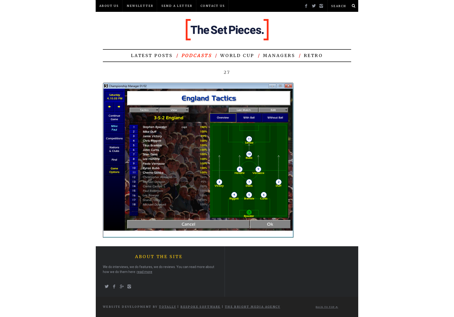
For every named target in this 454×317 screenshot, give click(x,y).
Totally (167, 306)
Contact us (213, 6)
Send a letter (177, 6)
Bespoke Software (200, 306)
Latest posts (152, 55)
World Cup (237, 55)
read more (144, 272)
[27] (198, 236)
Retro (313, 55)
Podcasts (196, 55)
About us (109, 6)
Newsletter (140, 6)
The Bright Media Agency (252, 306)
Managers (279, 55)
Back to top (326, 307)
